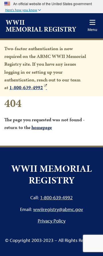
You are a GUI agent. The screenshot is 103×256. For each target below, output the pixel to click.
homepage (41, 127)
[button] (23, 10)
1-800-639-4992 (26, 87)
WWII (41, 26)
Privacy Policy (52, 221)
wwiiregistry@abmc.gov (58, 209)
